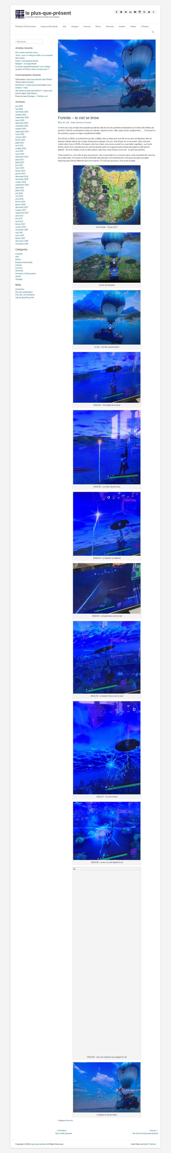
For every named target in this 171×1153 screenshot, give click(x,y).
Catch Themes (149, 1144)
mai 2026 (19, 109)
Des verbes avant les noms (26, 52)
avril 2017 (19, 221)
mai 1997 (19, 232)
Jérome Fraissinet (84, 122)
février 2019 (20, 171)
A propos (30, 82)
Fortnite (61, 128)
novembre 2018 (21, 179)
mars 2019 (19, 168)
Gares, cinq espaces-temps (26, 61)
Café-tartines (32, 93)
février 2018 (20, 202)
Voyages (74, 26)
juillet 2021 (19, 143)
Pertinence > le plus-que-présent (28, 85)
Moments (110, 26)
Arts (64, 26)
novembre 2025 (21, 112)
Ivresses (87, 26)
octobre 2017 (20, 210)
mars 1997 (19, 235)
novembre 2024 (21, 126)
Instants (122, 26)
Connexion (19, 289)
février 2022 (20, 140)
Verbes (133, 26)
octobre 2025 (20, 115)
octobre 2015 (20, 227)
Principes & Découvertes (25, 26)
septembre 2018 (22, 185)
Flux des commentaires (25, 295)
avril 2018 (19, 199)
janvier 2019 (20, 173)
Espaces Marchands (49, 26)
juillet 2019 (19, 162)
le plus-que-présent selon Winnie (38, 79)
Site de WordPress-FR (24, 298)
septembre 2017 (22, 213)
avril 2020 (19, 151)
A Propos (145, 26)
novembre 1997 (21, 230)
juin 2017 (19, 218)
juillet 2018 (19, 190)
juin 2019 (19, 165)
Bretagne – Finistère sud (37, 96)
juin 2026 (19, 106)
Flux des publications (24, 292)
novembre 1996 (21, 244)
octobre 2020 (20, 148)
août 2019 (19, 159)
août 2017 (19, 216)
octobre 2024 (20, 129)
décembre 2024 (21, 123)
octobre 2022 (20, 137)
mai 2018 (19, 196)
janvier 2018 (20, 204)
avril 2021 (19, 145)
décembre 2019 (21, 157)
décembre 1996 (21, 241)
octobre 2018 (20, 182)
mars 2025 (19, 120)
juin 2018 (19, 193)
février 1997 (20, 238)
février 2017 (20, 224)
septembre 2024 (22, 131)
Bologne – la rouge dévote (26, 64)
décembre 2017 (21, 207)
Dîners (98, 26)
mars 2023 (19, 134)
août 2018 (19, 188)
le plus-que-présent (48, 13)
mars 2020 (19, 154)
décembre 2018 (21, 176)
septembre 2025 (22, 117)
